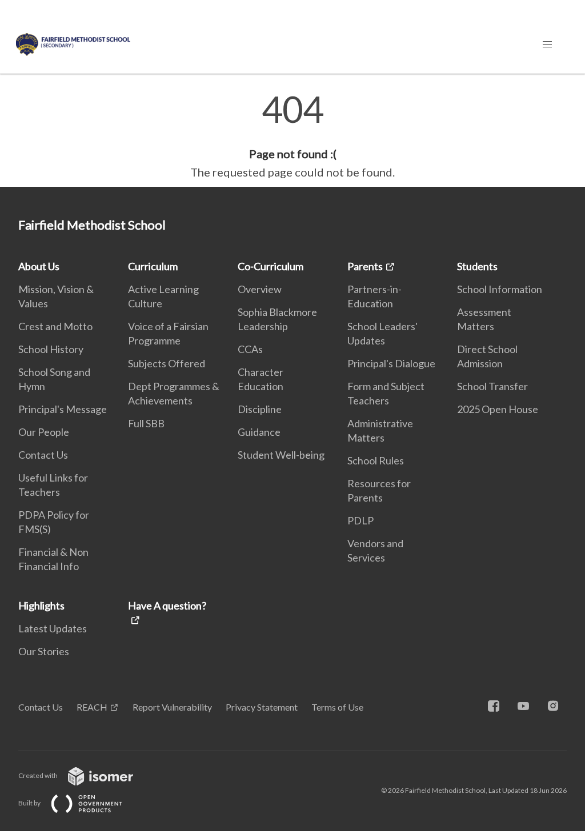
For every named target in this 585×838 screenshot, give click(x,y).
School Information (499, 289)
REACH (92, 706)
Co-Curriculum (270, 266)
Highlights (41, 605)
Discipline (260, 409)
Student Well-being (281, 454)
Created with (38, 775)
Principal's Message (62, 409)
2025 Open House (497, 409)
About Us (38, 266)
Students (477, 266)
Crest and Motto (55, 326)
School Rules (375, 460)
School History (50, 349)
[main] (292, 136)
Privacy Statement (262, 706)
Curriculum (153, 266)
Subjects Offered (166, 363)
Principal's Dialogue (391, 363)
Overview (260, 289)
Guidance (259, 432)
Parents (365, 266)
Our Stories (43, 651)
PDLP (360, 520)
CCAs (250, 349)
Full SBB (146, 423)
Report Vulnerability (172, 706)
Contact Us (43, 454)
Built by (30, 803)
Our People (43, 432)
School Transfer (492, 386)
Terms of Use (337, 706)
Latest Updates (52, 628)
